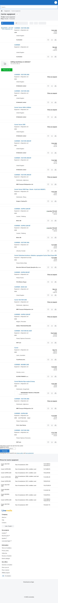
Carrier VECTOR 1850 (5, 505)
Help (3, 520)
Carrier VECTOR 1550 (20, 299)
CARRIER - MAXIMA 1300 (21, 364)
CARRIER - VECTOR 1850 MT (22, 141)
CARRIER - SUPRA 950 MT (22, 272)
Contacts (4, 522)
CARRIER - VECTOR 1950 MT (22, 158)
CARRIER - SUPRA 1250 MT (22, 208)
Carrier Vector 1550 (19, 124)
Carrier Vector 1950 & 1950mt (22, 107)
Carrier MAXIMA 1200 (5, 490)
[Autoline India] (9, 2)
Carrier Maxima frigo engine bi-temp (24, 381)
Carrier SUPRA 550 (6, 477)
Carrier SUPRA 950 (6, 481)
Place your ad (6, 69)
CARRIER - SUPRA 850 (21, 413)
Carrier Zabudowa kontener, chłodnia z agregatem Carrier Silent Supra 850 (35, 255)
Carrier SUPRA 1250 (6, 500)
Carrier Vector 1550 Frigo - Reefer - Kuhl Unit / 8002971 (29, 189)
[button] (55, 2)
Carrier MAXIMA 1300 (5, 495)
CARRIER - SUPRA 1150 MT (22, 314)
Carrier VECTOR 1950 (5, 464)
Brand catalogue (6, 558)
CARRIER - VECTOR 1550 (21, 74)
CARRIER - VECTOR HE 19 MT (23, 330)
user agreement (29, 453)
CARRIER (17, 45)
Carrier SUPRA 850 (6, 469)
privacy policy (19, 453)
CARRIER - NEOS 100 (20, 287)
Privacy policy (5, 550)
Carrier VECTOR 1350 (5, 485)
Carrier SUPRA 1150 (6, 472)
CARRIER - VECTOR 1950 (21, 398)
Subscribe (4, 451)
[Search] (55, 7)
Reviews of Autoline (6, 555)
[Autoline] (2, 11)
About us (4, 517)
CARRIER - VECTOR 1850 (21, 28)
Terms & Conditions (6, 548)
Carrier (16, 347)
